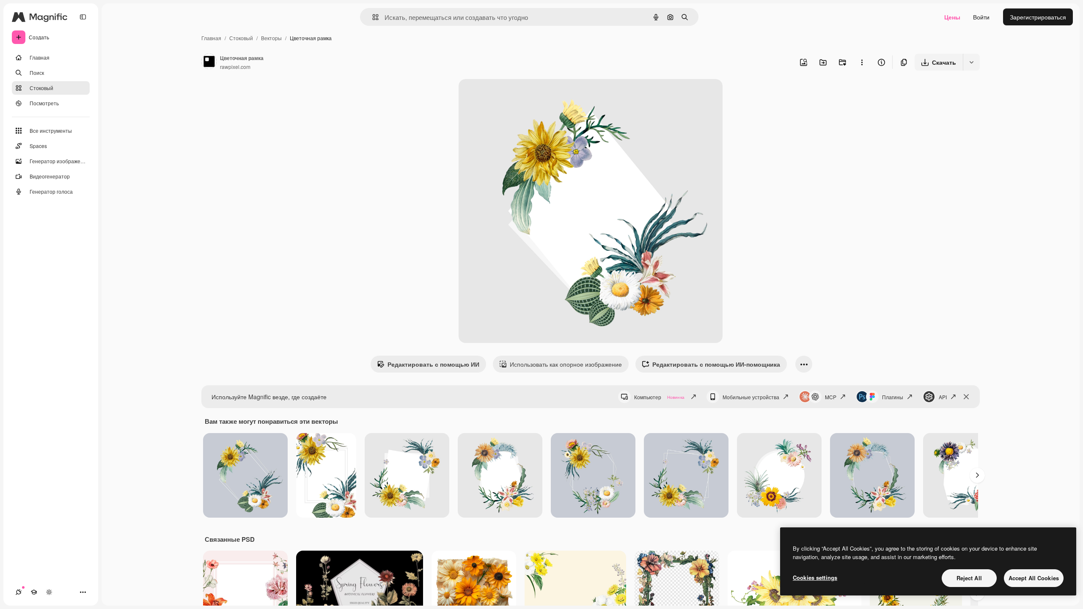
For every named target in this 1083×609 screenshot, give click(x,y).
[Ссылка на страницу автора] (209, 62)
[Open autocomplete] (372, 17)
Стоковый (241, 37)
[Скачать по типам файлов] (971, 62)
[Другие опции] (861, 62)
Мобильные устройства (751, 397)
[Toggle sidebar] (83, 17)
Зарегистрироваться (1038, 17)
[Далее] (977, 475)
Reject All (969, 578)
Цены (952, 17)
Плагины (892, 397)
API (943, 397)
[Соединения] (18, 592)
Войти (981, 17)
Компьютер (659, 397)
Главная (211, 37)
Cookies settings (815, 577)
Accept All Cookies (1034, 578)
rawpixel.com (235, 66)
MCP (830, 397)
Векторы (271, 37)
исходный (515, 95)
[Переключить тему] (49, 592)
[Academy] (34, 592)
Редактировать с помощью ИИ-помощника (716, 364)
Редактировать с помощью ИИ (433, 364)
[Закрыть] (966, 396)
